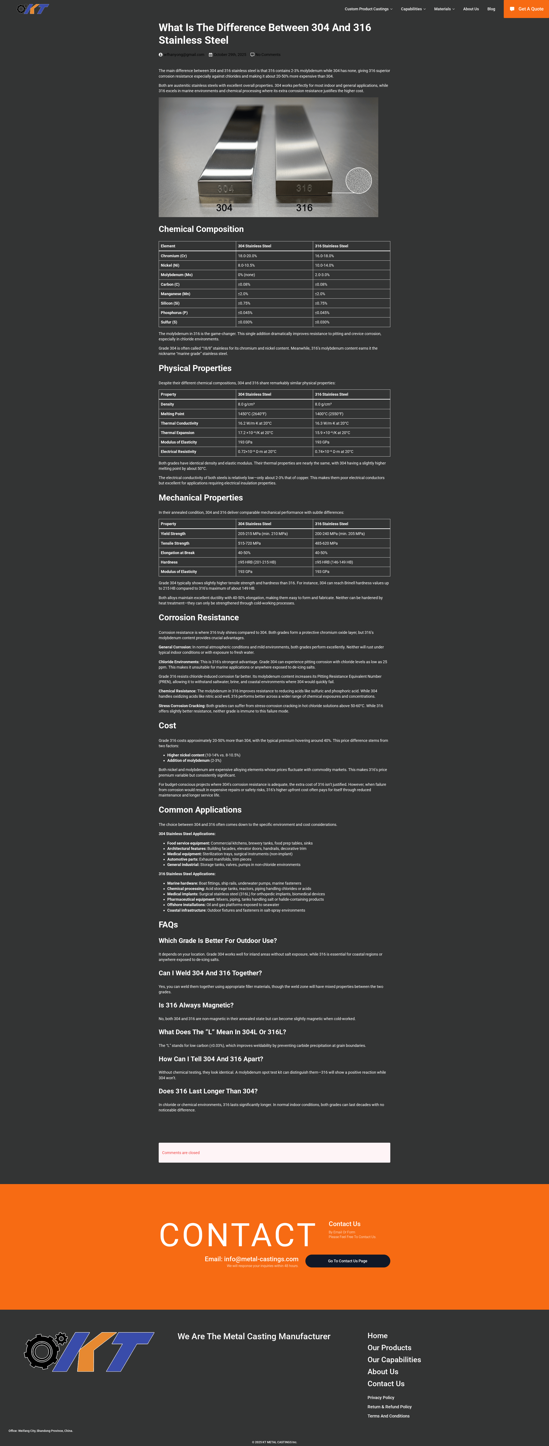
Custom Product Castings (367, 9)
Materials (442, 9)
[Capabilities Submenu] (426, 9)
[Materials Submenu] (455, 9)
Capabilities (411, 9)
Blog (491, 9)
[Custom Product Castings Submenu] (393, 9)
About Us (471, 9)
